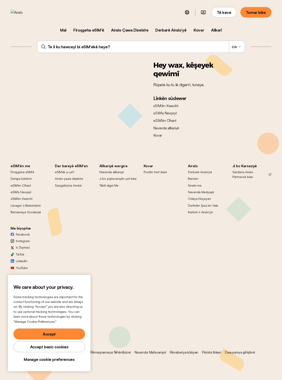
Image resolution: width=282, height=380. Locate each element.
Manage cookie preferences (49, 359)
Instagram (23, 241)
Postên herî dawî (155, 172)
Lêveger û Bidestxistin (26, 205)
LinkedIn (21, 261)
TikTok (20, 254)
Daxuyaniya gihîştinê (240, 352)
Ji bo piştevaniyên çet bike (118, 178)
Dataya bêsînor (21, 178)
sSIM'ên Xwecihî (165, 106)
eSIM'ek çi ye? (64, 172)
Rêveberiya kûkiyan (184, 352)
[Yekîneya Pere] (203, 12)
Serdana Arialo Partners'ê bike (242, 174)
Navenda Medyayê (201, 192)
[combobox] (141, 47)
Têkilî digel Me (109, 185)
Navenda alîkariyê (166, 128)
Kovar (199, 30)
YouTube (22, 268)
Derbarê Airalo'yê (171, 30)
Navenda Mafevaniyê (150, 352)
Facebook (23, 234)
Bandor (193, 178)
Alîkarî (216, 30)
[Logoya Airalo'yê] (24, 12)
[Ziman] (187, 12)
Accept (49, 334)
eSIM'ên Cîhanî (164, 120)
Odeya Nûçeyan (199, 198)
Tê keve (224, 12)
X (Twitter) (23, 247)
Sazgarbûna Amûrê (68, 185)
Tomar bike (256, 12)
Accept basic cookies (49, 346)
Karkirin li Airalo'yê (200, 212)
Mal (63, 30)
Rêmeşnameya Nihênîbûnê (110, 352)
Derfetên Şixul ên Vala (203, 205)
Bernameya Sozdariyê (26, 212)
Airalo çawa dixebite (69, 178)
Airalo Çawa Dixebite (129, 30)
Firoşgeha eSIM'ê (88, 30)
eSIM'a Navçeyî (165, 113)
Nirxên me (195, 185)
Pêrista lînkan (211, 352)
